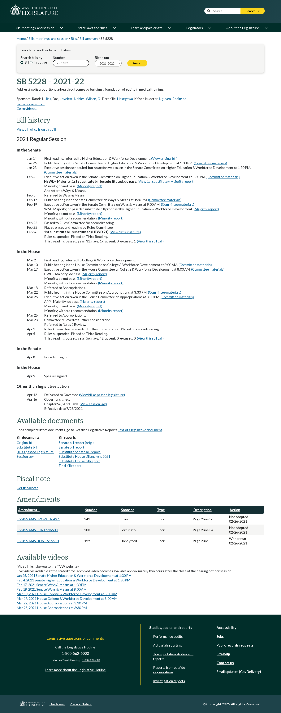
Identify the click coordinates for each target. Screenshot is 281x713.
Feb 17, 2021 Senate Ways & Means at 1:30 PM (51, 585)
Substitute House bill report (79, 461)
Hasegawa (125, 99)
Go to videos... (27, 108)
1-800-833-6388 (91, 660)
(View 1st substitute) (153, 181)
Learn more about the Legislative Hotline (75, 670)
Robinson (179, 99)
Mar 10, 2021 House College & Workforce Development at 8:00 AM (67, 594)
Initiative (40, 62)
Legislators (194, 28)
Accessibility (226, 627)
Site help (223, 654)
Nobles (79, 99)
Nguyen (165, 99)
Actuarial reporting (167, 645)
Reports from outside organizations (169, 669)
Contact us (225, 663)
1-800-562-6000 (75, 653)
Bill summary (88, 38)
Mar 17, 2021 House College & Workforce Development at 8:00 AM (67, 598)
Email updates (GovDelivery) (239, 672)
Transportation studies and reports (173, 656)
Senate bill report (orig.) (76, 442)
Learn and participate (147, 28)
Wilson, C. (93, 99)
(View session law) (93, 404)
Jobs (220, 636)
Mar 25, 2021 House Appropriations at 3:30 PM (52, 608)
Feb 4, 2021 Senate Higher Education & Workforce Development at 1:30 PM (73, 580)
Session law (25, 456)
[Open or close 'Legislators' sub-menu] (209, 28)
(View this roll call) (150, 241)
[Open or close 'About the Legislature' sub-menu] (266, 28)
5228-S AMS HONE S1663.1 (38, 541)
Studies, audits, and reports (170, 627)
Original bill (25, 442)
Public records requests (235, 645)
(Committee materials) (210, 163)
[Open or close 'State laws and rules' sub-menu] (114, 28)
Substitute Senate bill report (80, 452)
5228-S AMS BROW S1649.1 (38, 519)
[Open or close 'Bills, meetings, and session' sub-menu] (61, 28)
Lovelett (66, 99)
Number (59, 58)
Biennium (102, 58)
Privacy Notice (81, 704)
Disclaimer (57, 704)
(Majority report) (182, 181)
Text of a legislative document (140, 430)
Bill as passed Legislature (35, 452)
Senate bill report (71, 447)
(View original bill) (164, 158)
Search (251, 11)
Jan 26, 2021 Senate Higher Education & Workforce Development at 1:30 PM (74, 575)
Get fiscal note (27, 488)
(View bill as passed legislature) (102, 395)
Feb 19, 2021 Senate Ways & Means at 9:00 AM (52, 589)
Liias (47, 99)
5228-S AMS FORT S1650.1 (37, 530)
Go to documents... (31, 104)
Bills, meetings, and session (34, 28)
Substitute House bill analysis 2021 (84, 456)
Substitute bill (27, 447)
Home (21, 38)
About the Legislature (242, 28)
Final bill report (70, 465)
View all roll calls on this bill (36, 129)
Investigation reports (169, 681)
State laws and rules (92, 28)
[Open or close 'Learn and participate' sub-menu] (169, 28)
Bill (26, 62)
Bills (74, 38)
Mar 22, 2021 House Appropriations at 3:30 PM (52, 603)
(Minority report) (89, 186)
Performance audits (168, 636)
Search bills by (31, 58)
